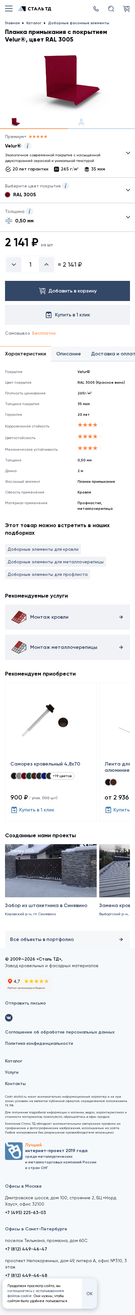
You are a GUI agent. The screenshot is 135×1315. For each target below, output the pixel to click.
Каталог (13, 1061)
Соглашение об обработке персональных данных (60, 1032)
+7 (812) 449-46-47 (26, 1249)
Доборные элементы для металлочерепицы (56, 561)
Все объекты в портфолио (42, 939)
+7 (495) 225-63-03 (25, 1212)
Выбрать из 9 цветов (67, 190)
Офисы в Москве (23, 1186)
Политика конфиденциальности (39, 1043)
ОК (89, 1293)
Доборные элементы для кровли (43, 549)
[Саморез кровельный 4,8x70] (50, 752)
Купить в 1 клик (36, 810)
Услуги (12, 1072)
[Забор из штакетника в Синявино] (51, 886)
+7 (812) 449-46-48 (26, 1275)
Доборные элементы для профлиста (48, 574)
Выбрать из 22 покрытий (62, 154)
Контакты (15, 1083)
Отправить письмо (25, 1003)
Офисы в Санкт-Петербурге (36, 1229)
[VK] (9, 1018)
